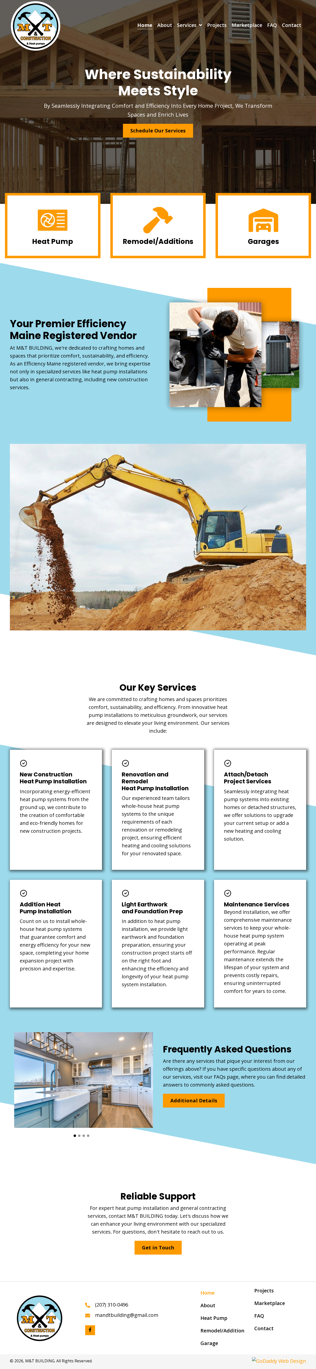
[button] (158, 131)
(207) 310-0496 (111, 1304)
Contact (264, 1328)
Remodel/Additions (158, 241)
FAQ (259, 1315)
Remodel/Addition (222, 1330)
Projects (264, 1290)
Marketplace (269, 1303)
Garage (209, 1343)
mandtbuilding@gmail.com (126, 1315)
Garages (263, 241)
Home (207, 1292)
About (207, 1305)
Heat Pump (52, 241)
